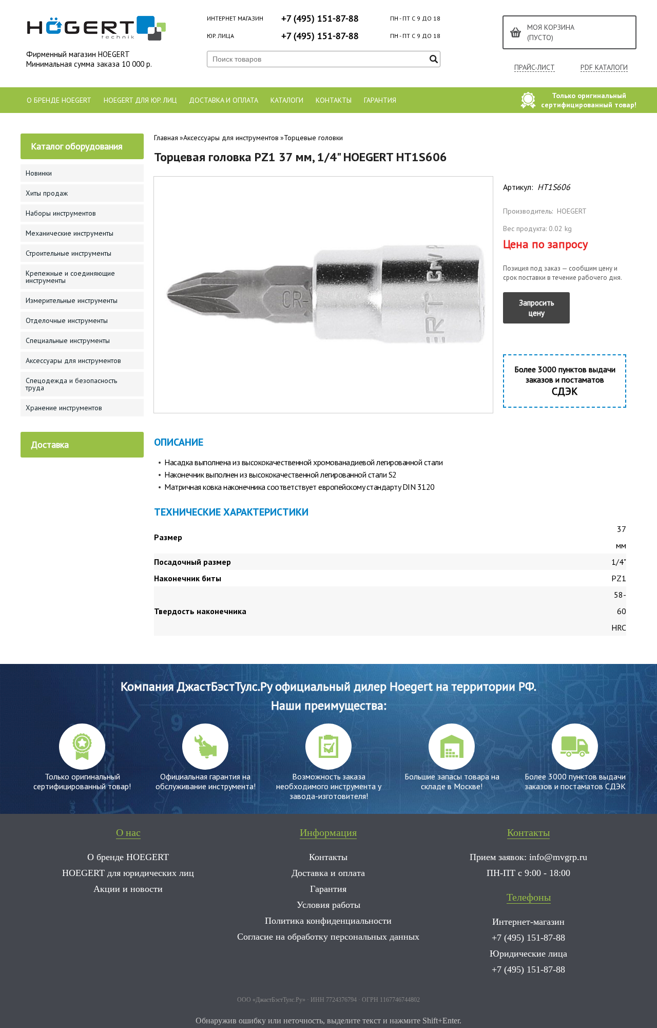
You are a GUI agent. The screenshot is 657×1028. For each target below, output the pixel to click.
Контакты (334, 100)
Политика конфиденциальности (328, 921)
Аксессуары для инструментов (231, 137)
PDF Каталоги (604, 67)
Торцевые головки (313, 137)
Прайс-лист (534, 67)
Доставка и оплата (223, 100)
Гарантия (380, 100)
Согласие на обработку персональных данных (328, 936)
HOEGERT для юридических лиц (128, 873)
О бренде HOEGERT (59, 100)
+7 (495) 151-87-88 (320, 18)
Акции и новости (128, 889)
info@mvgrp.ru (558, 857)
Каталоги (286, 100)
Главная (166, 137)
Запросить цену (536, 308)
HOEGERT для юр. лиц (140, 100)
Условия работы (328, 905)
